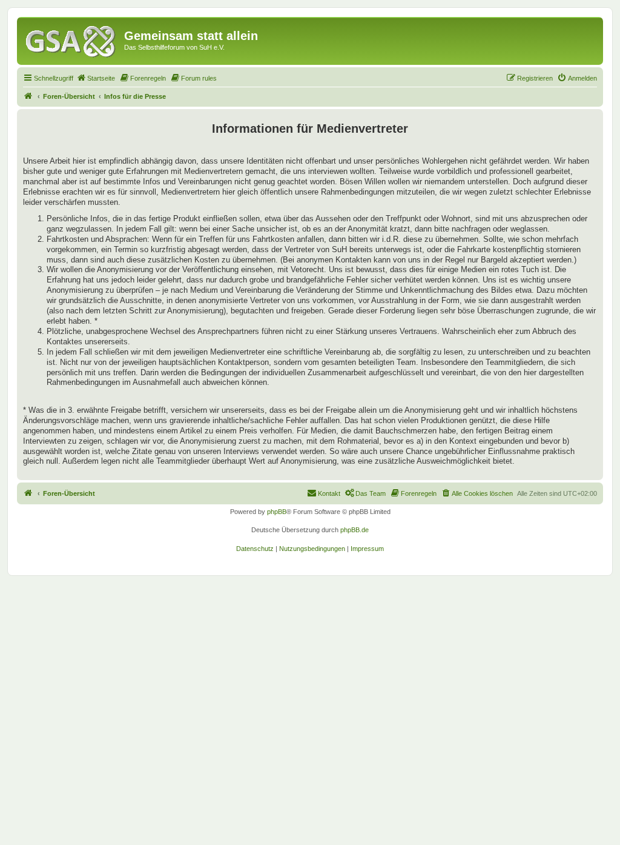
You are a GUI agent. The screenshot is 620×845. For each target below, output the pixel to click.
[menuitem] (95, 78)
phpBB (276, 511)
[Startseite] (72, 39)
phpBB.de (354, 529)
